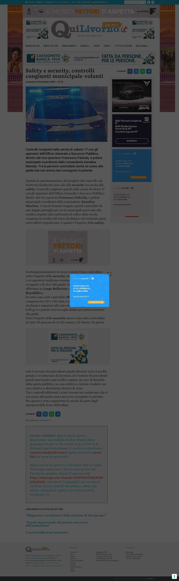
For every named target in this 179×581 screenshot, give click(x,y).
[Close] (109, 274)
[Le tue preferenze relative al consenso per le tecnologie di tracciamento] (174, 576)
